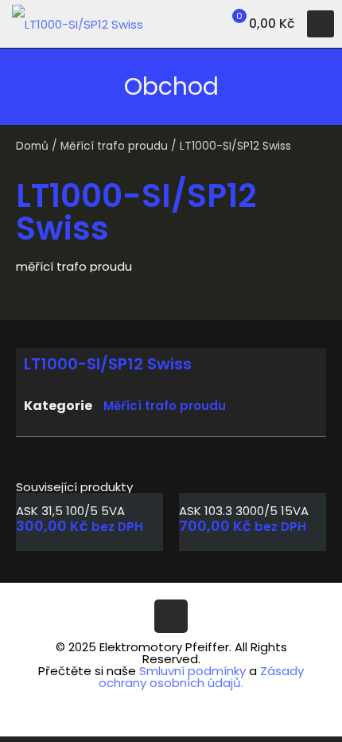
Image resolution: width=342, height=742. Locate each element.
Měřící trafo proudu (114, 146)
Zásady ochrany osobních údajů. (201, 676)
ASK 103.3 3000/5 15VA (244, 510)
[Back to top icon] (171, 616)
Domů (32, 146)
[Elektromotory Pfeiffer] (77, 24)
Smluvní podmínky (192, 670)
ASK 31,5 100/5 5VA (70, 510)
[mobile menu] (320, 23)
